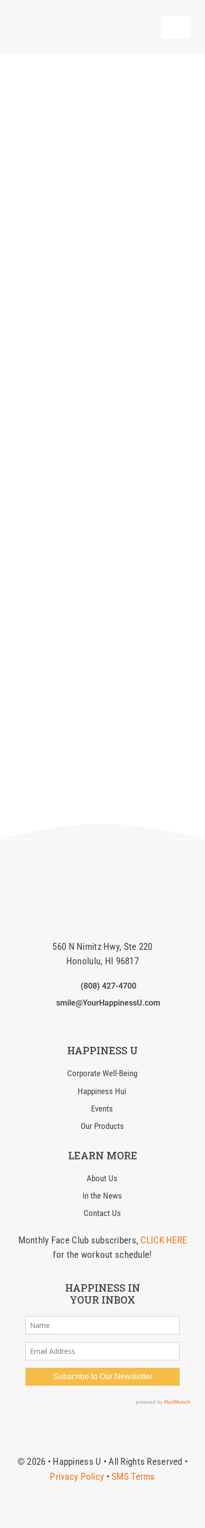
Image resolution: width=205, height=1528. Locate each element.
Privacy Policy (77, 1476)
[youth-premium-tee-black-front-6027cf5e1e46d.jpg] (102, 859)
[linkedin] (102, 1022)
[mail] (118, 1022)
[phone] (134, 1022)
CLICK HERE (163, 1240)
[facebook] (70, 1022)
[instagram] (87, 1022)
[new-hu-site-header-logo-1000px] (73, 17)
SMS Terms (133, 1476)
